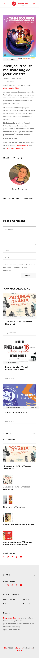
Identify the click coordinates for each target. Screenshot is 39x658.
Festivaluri (21, 407)
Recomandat (28, 317)
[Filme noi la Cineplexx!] (19, 499)
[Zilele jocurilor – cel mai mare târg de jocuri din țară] (19, 174)
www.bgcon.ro (22, 145)
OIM (5, 648)
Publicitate (7, 604)
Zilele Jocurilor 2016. (11, 88)
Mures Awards (9, 599)
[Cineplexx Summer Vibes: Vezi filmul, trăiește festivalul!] (19, 535)
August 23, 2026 (10, 333)
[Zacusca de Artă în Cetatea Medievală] (19, 305)
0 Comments (10, 81)
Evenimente (10, 60)
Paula (7, 78)
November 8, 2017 (17, 78)
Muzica (19, 317)
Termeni (26, 604)
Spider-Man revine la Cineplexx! (19, 525)
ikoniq (19, 651)
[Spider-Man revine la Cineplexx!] (19, 517)
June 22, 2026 (9, 378)
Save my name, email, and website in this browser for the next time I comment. (19, 268)
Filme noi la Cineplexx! (14, 507)
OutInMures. (18, 648)
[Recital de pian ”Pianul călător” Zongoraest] (19, 351)
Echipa (26, 599)
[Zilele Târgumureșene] (19, 396)
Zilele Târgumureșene (16, 412)
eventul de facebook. (14, 148)
